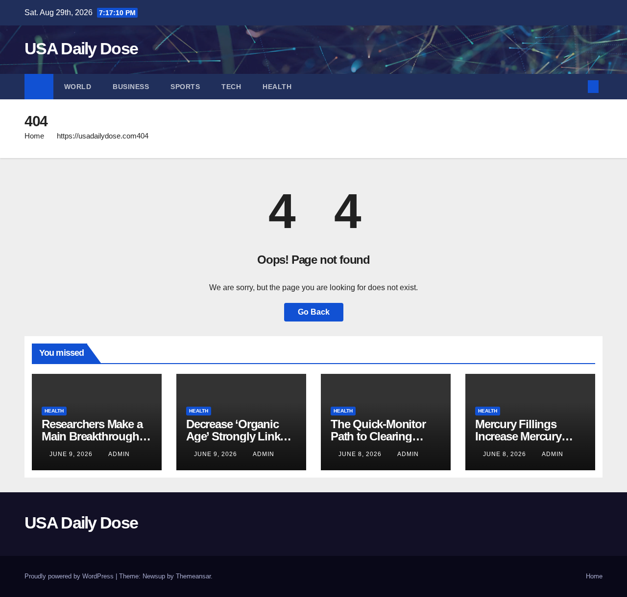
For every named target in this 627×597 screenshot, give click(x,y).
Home (34, 136)
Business (131, 87)
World (78, 87)
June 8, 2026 (361, 454)
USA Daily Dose (81, 48)
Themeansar (193, 576)
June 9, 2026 (72, 454)
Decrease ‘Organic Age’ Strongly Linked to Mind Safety (239, 436)
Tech (231, 87)
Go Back (314, 312)
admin (119, 454)
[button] (577, 86)
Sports (185, 87)
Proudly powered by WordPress (70, 576)
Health (277, 87)
